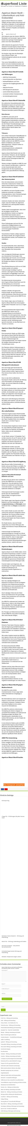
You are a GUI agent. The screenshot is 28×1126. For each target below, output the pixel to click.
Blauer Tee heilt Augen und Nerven (8, 1034)
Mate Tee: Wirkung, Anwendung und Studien (11, 1089)
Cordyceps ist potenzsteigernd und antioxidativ (11, 1058)
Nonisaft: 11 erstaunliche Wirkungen (9, 1077)
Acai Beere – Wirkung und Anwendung (9, 1096)
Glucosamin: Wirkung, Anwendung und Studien (11, 1046)
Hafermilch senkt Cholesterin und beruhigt (10, 1065)
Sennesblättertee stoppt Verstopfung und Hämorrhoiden (13, 1082)
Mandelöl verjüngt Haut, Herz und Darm (9, 1070)
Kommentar (5, 970)
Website (3, 993)
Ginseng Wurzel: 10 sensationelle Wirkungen (10, 1101)
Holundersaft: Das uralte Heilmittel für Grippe (11, 1061)
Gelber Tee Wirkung (5, 1039)
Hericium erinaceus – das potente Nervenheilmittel (11, 946)
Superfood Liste (14, 3)
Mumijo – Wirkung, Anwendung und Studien (10, 1032)
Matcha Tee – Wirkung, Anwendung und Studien (11, 1092)
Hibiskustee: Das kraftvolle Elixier (8, 1084)
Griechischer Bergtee (5, 1049)
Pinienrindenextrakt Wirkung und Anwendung (11, 1027)
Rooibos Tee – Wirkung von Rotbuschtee (10, 1087)
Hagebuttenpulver (5, 1072)
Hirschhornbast (4, 1051)
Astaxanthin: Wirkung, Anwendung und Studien (11, 1044)
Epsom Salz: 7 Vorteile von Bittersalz (9, 1108)
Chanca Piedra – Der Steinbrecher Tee (9, 1022)
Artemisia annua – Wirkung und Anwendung (10, 1025)
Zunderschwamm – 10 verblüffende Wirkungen (11, 1037)
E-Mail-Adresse (5, 988)
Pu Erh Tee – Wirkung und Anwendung (9, 1018)
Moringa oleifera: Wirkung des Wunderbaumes (11, 1094)
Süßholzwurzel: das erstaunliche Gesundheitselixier (12, 1080)
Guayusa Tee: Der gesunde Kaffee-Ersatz (10, 1063)
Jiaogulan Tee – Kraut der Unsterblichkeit (10, 1030)
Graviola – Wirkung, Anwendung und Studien (11, 1056)
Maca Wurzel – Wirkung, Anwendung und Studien (12, 1103)
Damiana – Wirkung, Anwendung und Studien (11, 1053)
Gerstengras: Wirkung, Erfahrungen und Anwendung (12, 1106)
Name (3, 984)
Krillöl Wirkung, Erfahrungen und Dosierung (10, 1111)
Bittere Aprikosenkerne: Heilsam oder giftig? (11, 1068)
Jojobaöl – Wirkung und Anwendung (9, 1041)
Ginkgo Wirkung (4, 1099)
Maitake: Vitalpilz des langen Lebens (11, 956)
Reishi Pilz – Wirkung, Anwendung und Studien (14, 941)
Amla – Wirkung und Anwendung (8, 1020)
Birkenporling (5, 800)
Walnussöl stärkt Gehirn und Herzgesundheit (11, 1075)
